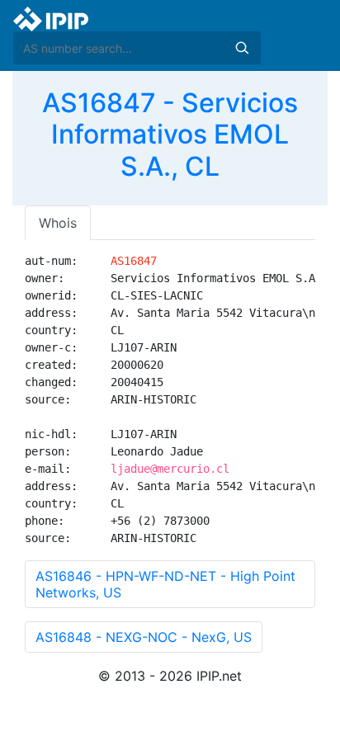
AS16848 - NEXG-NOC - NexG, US (143, 637)
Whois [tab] (58, 223)
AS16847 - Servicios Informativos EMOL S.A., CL (170, 134)
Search (242, 48)
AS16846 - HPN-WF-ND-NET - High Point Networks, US (165, 584)
